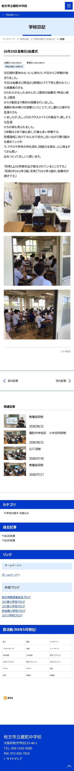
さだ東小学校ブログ (13, 606)
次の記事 (61, 381)
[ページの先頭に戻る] (69, 766)
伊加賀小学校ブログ (13, 611)
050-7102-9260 (21, 748)
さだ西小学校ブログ (13, 602)
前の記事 (13, 381)
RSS (10, 698)
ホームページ (9, 574)
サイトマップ (14, 758)
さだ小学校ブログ (12, 615)
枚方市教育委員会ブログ (16, 597)
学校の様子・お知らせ (17, 513)
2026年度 (9, 536)
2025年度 (9, 540)
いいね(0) (65, 351)
